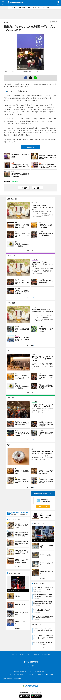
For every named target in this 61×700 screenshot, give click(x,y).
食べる (14, 7)
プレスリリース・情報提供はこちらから (38, 671)
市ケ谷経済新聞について (20, 671)
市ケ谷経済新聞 (15, 2)
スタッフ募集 (50, 674)
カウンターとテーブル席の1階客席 (17, 91)
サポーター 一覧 (43, 506)
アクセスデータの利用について (18, 674)
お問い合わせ (31, 674)
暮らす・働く (36, 7)
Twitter (52, 3)
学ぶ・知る (46, 7)
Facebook (49, 3)
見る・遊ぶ (22, 7)
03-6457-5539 (13, 86)
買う (29, 7)
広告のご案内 (41, 674)
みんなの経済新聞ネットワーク (30, 686)
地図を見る (30, 147)
